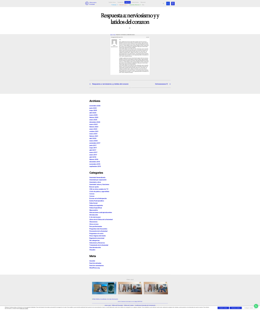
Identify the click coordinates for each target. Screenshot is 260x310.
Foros (114, 34)
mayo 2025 (93, 110)
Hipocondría (93, 210)
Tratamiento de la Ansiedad (98, 245)
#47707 (147, 37)
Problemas (113, 4)
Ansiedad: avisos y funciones (99, 184)
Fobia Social (93, 203)
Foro (143, 4)
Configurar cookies (248, 307)
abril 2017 (92, 150)
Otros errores (94, 224)
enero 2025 (93, 120)
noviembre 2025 (94, 106)
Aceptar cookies (223, 307)
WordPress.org (94, 268)
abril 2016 (92, 157)
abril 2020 (92, 138)
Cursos (91, 194)
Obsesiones (93, 222)
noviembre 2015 (94, 164)
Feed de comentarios (96, 265)
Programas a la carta (96, 233)
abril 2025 (92, 113)
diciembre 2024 (94, 122)
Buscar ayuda (94, 187)
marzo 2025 (93, 115)
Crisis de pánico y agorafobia (99, 191)
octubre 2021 (93, 131)
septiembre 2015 (95, 166)
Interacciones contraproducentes (100, 212)
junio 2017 (92, 145)
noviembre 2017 (94, 143)
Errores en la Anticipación (98, 198)
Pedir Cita (127, 2)
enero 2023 (93, 129)
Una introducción (95, 247)
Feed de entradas (95, 263)
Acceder (92, 261)
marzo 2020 (93, 141)
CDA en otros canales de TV (98, 189)
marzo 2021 (93, 134)
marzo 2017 (93, 152)
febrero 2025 (93, 117)
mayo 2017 (93, 148)
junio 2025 (93, 108)
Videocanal (142, 2)
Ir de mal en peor (123, 4)
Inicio (111, 34)
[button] (163, 3)
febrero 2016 (93, 159)
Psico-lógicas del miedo (97, 236)
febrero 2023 (93, 127)
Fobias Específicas (95, 208)
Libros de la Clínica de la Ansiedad (101, 219)
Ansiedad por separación (97, 180)
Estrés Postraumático (96, 201)
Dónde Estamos (135, 2)
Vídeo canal (130, 279)
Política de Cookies (24, 308)
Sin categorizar (94, 240)
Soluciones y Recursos (134, 4)
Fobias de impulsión (96, 205)
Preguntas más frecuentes (98, 229)
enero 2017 (93, 155)
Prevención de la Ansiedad (98, 231)
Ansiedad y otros (95, 182)
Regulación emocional (96, 238)
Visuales (92, 250)
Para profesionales (95, 226)
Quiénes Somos (112, 2)
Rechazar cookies (236, 307)
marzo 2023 (93, 124)
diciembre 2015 (94, 162)
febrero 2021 (93, 136)
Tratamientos (120, 2)
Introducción (93, 215)
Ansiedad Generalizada (97, 177)
